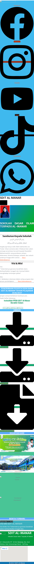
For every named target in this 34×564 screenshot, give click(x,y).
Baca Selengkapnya (24, 281)
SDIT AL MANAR (10, 197)
